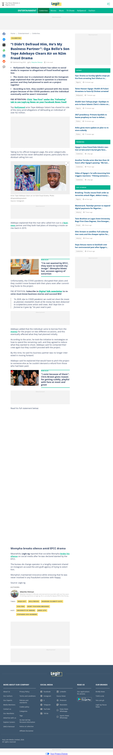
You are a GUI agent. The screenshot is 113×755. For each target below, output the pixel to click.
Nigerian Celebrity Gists (52, 601)
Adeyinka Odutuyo (36, 62)
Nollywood (81, 10)
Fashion (92, 10)
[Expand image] (67, 164)
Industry (78, 212)
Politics (78, 121)
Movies (53, 10)
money (14, 331)
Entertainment (27, 10)
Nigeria (78, 82)
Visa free (20, 606)
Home (13, 33)
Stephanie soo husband (27, 614)
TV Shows (70, 10)
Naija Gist (22, 601)
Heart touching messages (38, 606)
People (78, 225)
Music (61, 10)
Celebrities (43, 10)
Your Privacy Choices (59, 753)
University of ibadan (26, 610)
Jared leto (42, 610)
